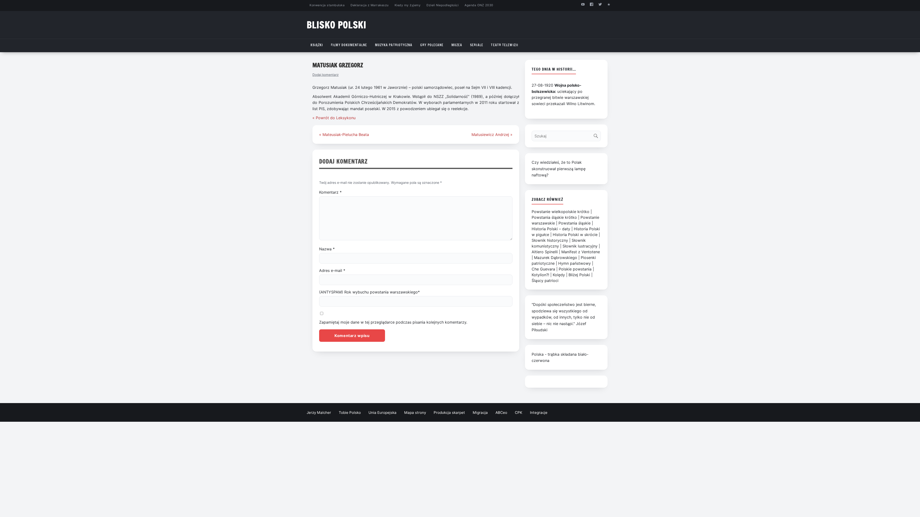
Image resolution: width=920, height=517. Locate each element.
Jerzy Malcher (319, 412)
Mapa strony (415, 412)
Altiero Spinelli (545, 251)
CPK (518, 412)
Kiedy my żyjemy (408, 5)
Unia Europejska (382, 412)
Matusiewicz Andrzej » (492, 134)
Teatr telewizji (504, 45)
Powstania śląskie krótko (554, 217)
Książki (316, 45)
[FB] (591, 4)
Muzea (456, 45)
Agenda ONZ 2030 (479, 5)
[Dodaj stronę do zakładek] (609, 4)
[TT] (600, 4)
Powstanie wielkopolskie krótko (560, 211)
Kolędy (559, 274)
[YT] (583, 4)
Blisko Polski (336, 24)
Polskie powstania (575, 269)
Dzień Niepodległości (442, 5)
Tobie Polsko (350, 412)
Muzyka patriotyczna (394, 45)
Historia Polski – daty (551, 228)
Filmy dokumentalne (349, 45)
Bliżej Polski (579, 274)
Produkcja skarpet (449, 412)
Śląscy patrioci (545, 280)
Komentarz (330, 192)
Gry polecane (431, 45)
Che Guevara (543, 269)
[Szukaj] (597, 135)
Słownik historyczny (550, 240)
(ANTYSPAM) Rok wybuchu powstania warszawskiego (369, 292)
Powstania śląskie (574, 223)
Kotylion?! (540, 274)
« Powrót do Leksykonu (334, 117)
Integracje (538, 412)
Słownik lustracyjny (580, 246)
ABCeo (501, 412)
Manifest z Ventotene (580, 251)
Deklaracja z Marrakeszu (369, 5)
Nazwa (327, 249)
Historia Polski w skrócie (575, 234)
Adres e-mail (332, 270)
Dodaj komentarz (325, 75)
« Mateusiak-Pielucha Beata (344, 134)
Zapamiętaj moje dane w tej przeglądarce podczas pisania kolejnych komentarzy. (393, 322)
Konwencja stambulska (327, 5)
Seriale (476, 45)
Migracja (480, 412)
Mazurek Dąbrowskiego (555, 257)
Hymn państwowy (574, 263)
